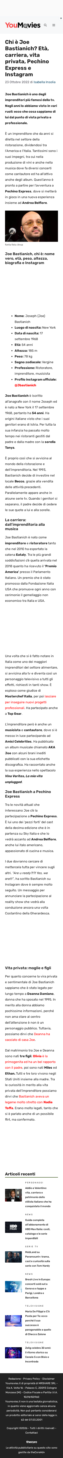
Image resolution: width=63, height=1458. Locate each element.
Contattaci (31, 1432)
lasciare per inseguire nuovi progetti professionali (30, 702)
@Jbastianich (25, 385)
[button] (45, 25)
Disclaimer (48, 1378)
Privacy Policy (31, 1378)
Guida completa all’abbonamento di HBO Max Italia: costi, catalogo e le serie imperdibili (37, 1229)
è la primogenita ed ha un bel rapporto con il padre (30, 1062)
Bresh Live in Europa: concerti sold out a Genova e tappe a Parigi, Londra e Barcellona (37, 1288)
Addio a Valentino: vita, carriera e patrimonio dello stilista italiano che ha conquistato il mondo (38, 1197)
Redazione (14, 1378)
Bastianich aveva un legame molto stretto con (28, 1102)
